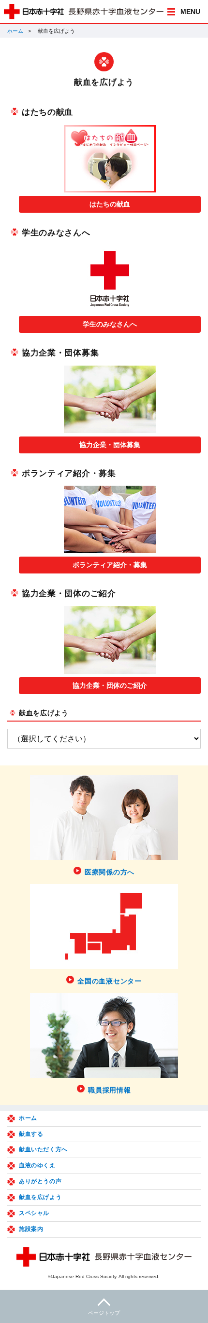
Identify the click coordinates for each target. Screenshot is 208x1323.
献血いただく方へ (43, 1149)
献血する (31, 1134)
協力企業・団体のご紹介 (110, 685)
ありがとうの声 (40, 1181)
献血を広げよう (44, 713)
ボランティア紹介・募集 (110, 565)
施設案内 (31, 1229)
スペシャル (34, 1213)
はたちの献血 (109, 204)
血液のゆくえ (37, 1165)
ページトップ (104, 1313)
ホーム (15, 31)
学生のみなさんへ (110, 324)
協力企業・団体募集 (109, 445)
